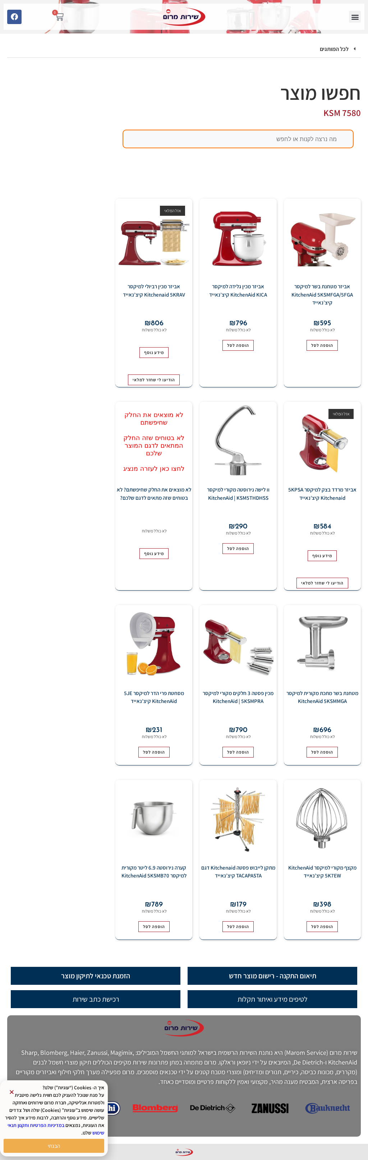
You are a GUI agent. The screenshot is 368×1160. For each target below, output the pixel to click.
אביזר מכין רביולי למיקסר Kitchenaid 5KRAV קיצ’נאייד (154, 290)
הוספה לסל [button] (322, 345)
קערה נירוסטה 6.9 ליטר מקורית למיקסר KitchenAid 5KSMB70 (154, 871)
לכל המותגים (334, 49)
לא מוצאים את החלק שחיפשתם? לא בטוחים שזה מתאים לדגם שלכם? (154, 493)
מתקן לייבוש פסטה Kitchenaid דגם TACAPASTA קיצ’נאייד (238, 871)
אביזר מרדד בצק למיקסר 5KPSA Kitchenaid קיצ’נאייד (322, 493)
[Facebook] (14, 17)
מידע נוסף (154, 352)
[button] (355, 17)
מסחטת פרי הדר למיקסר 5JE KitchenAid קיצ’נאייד (154, 697)
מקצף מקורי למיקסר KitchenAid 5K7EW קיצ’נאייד (322, 871)
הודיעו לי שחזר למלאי (154, 379)
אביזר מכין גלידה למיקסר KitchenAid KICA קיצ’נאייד (238, 290)
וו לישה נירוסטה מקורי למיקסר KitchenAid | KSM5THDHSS (238, 493)
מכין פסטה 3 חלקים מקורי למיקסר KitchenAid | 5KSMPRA (238, 697)
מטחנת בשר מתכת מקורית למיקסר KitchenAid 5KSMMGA (322, 697)
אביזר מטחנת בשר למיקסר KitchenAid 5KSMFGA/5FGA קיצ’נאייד (322, 294)
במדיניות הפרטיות (47, 1125)
